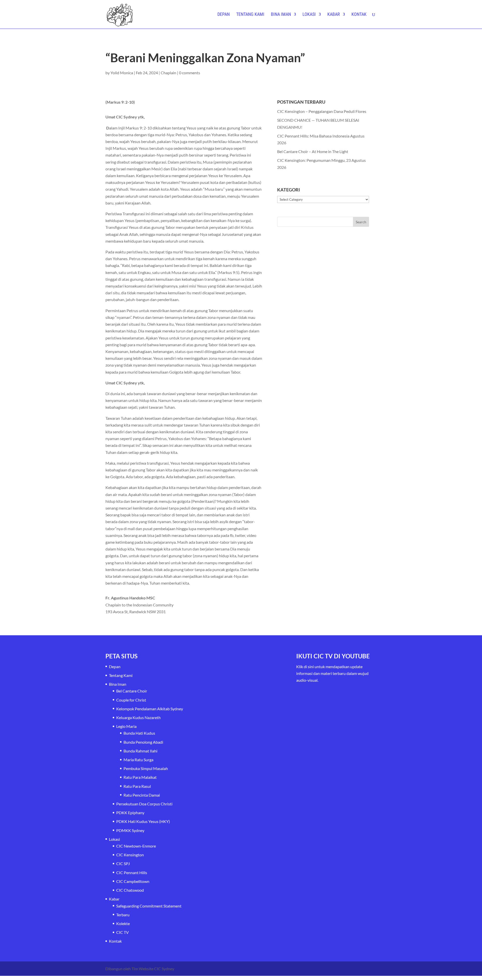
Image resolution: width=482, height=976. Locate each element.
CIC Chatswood (130, 890)
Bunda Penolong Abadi (143, 742)
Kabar (333, 15)
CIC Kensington (130, 854)
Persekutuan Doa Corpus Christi (144, 803)
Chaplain (168, 72)
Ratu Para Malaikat (140, 777)
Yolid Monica (121, 72)
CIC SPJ (123, 863)
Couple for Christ (131, 700)
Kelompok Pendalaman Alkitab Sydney (149, 708)
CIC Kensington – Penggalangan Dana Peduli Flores (321, 111)
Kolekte (123, 923)
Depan (223, 15)
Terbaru (123, 914)
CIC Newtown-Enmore (136, 846)
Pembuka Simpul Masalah (146, 768)
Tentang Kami (250, 15)
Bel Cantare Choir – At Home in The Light (312, 151)
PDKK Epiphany (130, 812)
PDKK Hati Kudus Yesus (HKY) (143, 821)
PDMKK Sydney (130, 830)
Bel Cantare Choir (131, 690)
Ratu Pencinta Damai (142, 795)
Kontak (359, 15)
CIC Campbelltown (132, 881)
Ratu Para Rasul (137, 786)
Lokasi (309, 15)
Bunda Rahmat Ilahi (140, 750)
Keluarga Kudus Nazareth (138, 717)
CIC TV (122, 932)
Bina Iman (281, 15)
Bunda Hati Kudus (139, 733)
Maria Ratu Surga (138, 759)
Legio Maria (126, 726)
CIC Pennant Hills (131, 872)
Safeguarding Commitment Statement (149, 905)
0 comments (189, 72)
